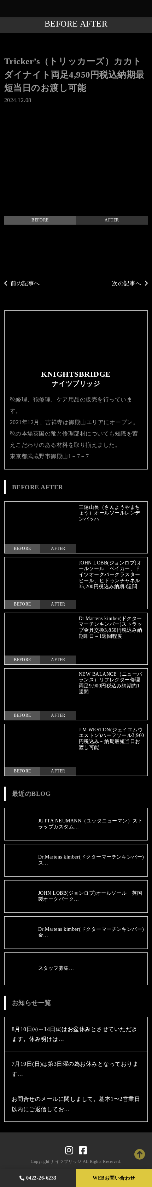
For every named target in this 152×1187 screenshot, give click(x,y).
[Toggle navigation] (145, 9)
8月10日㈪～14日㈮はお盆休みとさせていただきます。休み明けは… (75, 1034)
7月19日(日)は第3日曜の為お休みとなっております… (75, 1069)
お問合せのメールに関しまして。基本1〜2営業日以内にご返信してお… (76, 1104)
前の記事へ (25, 283)
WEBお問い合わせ (114, 1178)
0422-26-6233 (41, 1178)
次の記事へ (126, 283)
